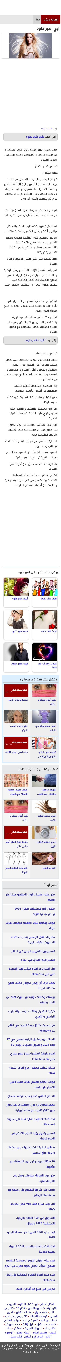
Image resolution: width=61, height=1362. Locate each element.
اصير (50, 128)
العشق (18, 1328)
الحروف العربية (33, 1328)
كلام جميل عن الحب (16, 1316)
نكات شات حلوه (35, 136)
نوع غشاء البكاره (28, 1304)
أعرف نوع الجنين (33, 1336)
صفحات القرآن (24, 1312)
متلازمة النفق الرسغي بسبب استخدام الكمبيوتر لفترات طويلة (33, 939)
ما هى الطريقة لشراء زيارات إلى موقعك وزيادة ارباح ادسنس (31, 1150)
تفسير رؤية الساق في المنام (38, 959)
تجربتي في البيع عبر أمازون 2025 (35, 1288)
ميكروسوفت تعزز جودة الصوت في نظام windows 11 (31, 1028)
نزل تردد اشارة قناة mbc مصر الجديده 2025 (32, 1206)
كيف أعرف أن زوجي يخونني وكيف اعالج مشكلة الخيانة (31, 985)
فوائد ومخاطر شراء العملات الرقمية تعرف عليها (30, 925)
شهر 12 (21, 1308)
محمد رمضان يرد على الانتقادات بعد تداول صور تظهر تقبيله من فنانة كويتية (30, 1107)
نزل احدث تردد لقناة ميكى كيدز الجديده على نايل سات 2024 (32, 971)
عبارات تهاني (11, 1320)
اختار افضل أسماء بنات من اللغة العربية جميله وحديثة (32, 1249)
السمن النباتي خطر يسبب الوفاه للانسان (31, 1096)
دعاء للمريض (12, 1324)
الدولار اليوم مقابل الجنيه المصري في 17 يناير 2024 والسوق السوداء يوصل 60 (31, 1042)
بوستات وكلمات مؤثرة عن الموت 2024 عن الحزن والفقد (30, 999)
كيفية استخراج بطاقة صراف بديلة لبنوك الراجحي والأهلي (31, 1013)
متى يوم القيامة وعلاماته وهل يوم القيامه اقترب (34, 1178)
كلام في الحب (30, 1320)
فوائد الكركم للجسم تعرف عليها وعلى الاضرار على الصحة (32, 1084)
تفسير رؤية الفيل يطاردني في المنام (33, 951)
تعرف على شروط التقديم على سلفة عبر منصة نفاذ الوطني (31, 1192)
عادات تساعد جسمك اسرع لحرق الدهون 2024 (32, 1070)
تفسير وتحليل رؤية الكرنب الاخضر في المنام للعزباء (33, 1135)
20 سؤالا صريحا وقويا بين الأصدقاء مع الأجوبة (32, 1164)
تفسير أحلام (40, 1332)
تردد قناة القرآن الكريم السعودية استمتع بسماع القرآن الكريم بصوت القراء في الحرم (30, 1263)
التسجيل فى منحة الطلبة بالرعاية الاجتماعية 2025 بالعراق (35, 1220)
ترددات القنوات (38, 1316)
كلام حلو (50, 1328)
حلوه (44, 128)
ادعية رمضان (23, 1332)
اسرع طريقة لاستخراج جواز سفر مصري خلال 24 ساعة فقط (32, 1056)
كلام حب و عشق (46, 1324)
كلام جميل (41, 1312)
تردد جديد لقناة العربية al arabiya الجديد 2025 (30, 1235)
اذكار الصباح (47, 1304)
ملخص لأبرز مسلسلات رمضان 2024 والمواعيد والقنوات (35, 911)
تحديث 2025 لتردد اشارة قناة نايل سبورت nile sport (31, 1121)
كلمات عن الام (49, 1320)
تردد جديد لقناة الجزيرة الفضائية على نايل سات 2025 (30, 1277)
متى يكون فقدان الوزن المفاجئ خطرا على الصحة (30, 897)
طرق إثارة (28, 1324)
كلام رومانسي (36, 1308)
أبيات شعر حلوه (35, 340)
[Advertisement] (30, 92)
